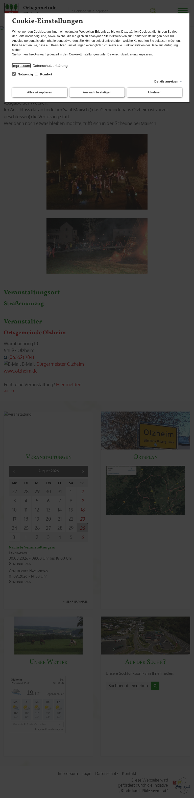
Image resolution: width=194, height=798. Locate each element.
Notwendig (25, 74)
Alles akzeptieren (39, 92)
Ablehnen (154, 92)
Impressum (21, 66)
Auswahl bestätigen (97, 92)
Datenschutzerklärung (50, 66)
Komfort (45, 74)
